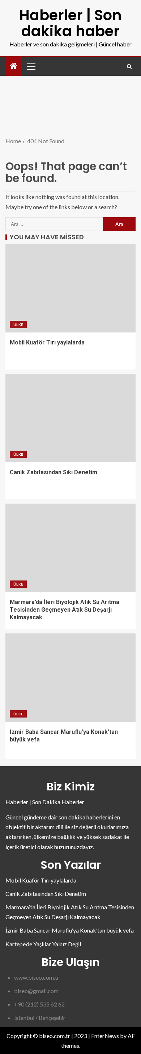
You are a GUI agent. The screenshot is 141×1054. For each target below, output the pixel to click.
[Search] (129, 66)
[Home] (14, 66)
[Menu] (31, 66)
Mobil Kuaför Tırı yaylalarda (47, 342)
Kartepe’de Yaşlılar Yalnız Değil (43, 944)
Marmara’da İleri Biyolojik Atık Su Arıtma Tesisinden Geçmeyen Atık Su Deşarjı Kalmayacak (64, 610)
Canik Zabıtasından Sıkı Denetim (53, 472)
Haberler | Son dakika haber (70, 23)
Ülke (18, 324)
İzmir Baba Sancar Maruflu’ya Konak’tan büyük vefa (69, 930)
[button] (31, 66)
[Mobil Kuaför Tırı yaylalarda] (70, 288)
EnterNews (105, 1035)
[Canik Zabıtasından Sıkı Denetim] (70, 418)
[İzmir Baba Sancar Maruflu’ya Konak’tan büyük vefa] (70, 677)
